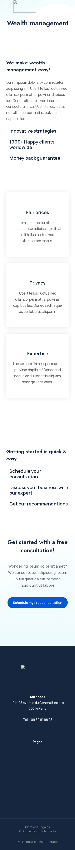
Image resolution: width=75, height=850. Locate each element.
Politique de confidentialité (37, 831)
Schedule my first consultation (37, 602)
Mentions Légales (37, 827)
